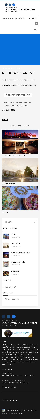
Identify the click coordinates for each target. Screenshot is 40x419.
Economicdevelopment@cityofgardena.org (20, 376)
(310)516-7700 (9, 110)
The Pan (5, 212)
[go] (34, 222)
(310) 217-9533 (19, 18)
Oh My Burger (15, 271)
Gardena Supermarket (18, 262)
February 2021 (10, 287)
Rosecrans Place (8, 184)
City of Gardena (10, 410)
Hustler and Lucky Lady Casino (14, 156)
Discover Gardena (12, 299)
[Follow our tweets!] (32, 18)
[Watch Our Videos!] (35, 18)
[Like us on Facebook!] (29, 18)
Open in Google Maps (9, 387)
